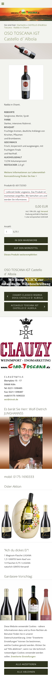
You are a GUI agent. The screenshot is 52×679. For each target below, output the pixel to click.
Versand (44, 211)
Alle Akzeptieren (26, 664)
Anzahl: (7, 226)
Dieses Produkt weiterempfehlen (20, 254)
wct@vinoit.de (11, 399)
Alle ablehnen (26, 671)
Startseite (21, 25)
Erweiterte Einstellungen (23, 656)
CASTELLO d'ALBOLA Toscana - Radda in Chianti (25, 26)
